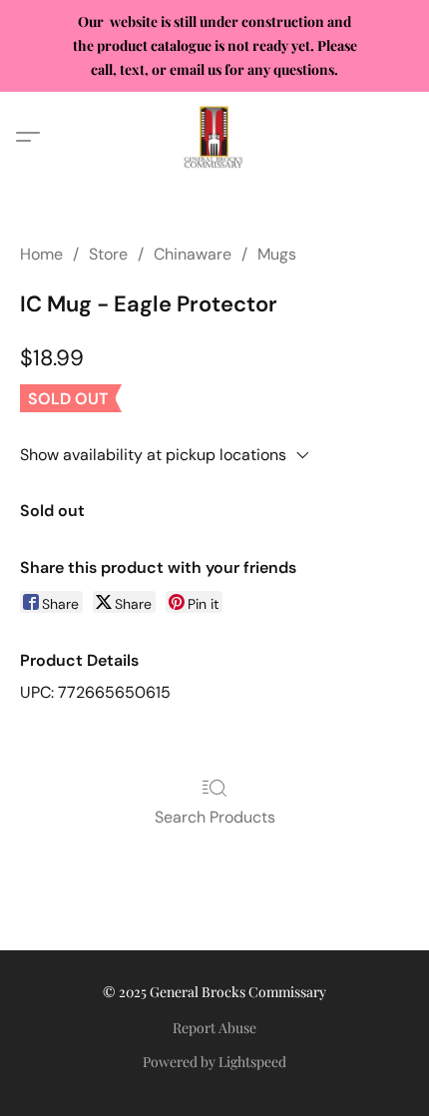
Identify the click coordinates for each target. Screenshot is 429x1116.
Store (108, 254)
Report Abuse (214, 1027)
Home (41, 254)
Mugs (276, 254)
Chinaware (192, 254)
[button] (214, 137)
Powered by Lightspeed (214, 1061)
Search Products (215, 817)
